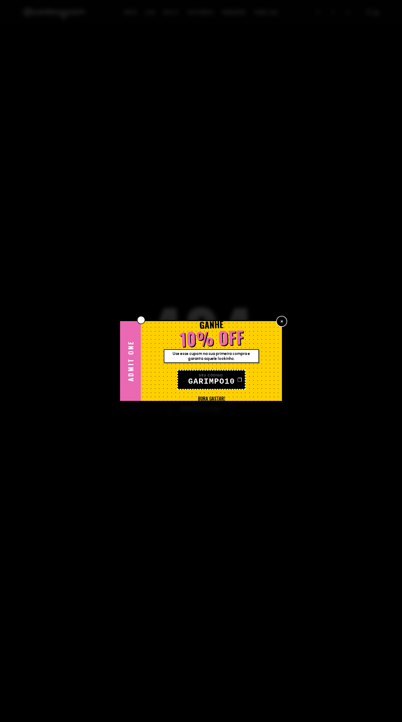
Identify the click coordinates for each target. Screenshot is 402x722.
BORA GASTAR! (211, 398)
